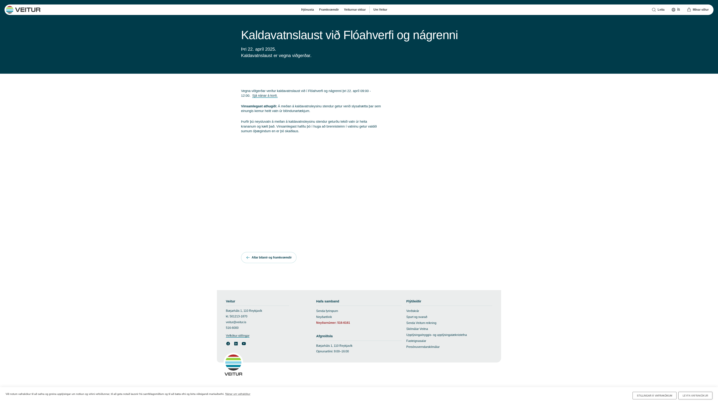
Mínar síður (701, 9)
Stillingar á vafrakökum (654, 395)
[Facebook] (228, 343)
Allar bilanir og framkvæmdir (272, 257)
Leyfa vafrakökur (695, 395)
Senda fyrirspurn (327, 311)
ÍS (678, 9)
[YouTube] (244, 343)
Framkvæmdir (329, 9)
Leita (661, 9)
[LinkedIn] (236, 343)
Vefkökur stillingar (237, 335)
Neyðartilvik (324, 317)
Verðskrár (412, 311)
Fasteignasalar (416, 340)
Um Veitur (380, 9)
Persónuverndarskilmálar (423, 346)
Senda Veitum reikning (421, 323)
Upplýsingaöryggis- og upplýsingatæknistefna (436, 334)
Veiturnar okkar (355, 9)
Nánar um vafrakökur (237, 393)
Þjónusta (307, 9)
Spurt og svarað (416, 317)
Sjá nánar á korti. (265, 95)
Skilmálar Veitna (417, 328)
